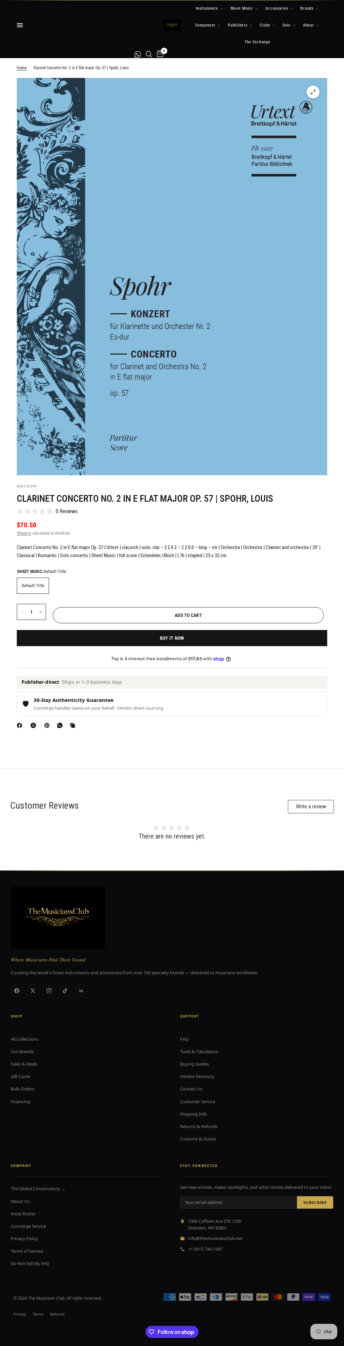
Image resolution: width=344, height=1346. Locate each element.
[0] (159, 54)
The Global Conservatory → (38, 1188)
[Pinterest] (48, 725)
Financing (20, 1101)
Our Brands (22, 1051)
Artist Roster (23, 1214)
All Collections (24, 1039)
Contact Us (191, 1089)
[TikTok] (65, 991)
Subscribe (315, 1202)
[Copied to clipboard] (74, 725)
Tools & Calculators (199, 1051)
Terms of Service (27, 1251)
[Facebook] (21, 725)
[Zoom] (313, 92)
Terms (38, 1313)
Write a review (311, 806)
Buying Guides (194, 1064)
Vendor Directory (197, 1076)
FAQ (184, 1039)
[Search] (149, 54)
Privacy (19, 1313)
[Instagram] (49, 991)
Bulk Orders (22, 1089)
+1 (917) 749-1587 (205, 1249)
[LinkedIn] (81, 991)
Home (22, 67)
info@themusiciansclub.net (215, 1238)
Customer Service (197, 1101)
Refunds (57, 1313)
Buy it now (172, 638)
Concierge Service (28, 1226)
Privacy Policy (24, 1239)
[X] (35, 725)
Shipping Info (193, 1114)
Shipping (24, 533)
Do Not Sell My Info (30, 1263)
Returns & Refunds (199, 1126)
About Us (20, 1201)
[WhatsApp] (61, 725)
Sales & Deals (24, 1064)
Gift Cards (20, 1076)
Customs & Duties (198, 1139)
